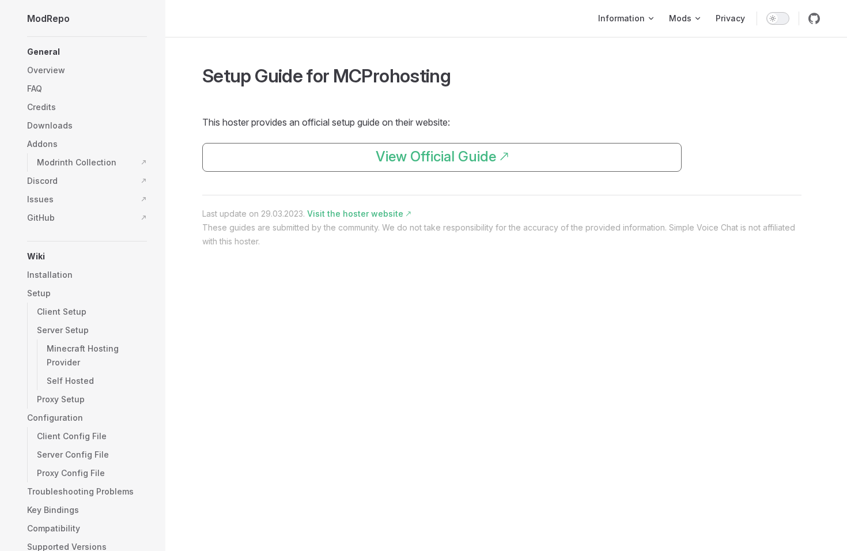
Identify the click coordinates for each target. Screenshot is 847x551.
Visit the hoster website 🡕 (359, 213)
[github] (814, 18)
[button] (87, 52)
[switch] (777, 18)
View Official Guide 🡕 (442, 156)
